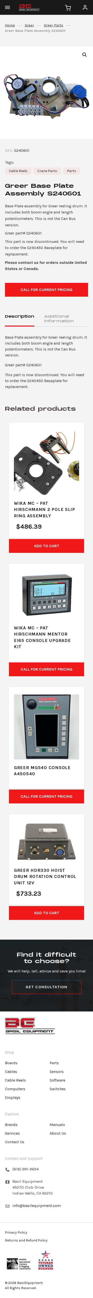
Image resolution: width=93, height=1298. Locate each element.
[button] (84, 54)
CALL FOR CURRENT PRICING (46, 289)
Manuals (57, 1124)
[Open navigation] (10, 7)
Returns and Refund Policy (26, 1240)
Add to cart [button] (46, 545)
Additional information (59, 319)
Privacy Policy (16, 1232)
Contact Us (14, 1142)
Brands (11, 1124)
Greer (29, 25)
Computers (15, 1088)
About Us (58, 1133)
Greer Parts (53, 25)
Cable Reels (18, 171)
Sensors (57, 1071)
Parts (71, 171)
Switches (58, 1088)
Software (57, 1080)
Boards (11, 1063)
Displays (12, 1097)
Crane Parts (47, 171)
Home (10, 25)
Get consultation (46, 987)
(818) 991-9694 (25, 1169)
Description (19, 316)
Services (12, 1133)
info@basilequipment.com (36, 1205)
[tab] (19, 319)
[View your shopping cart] (68, 7)
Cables (11, 1071)
